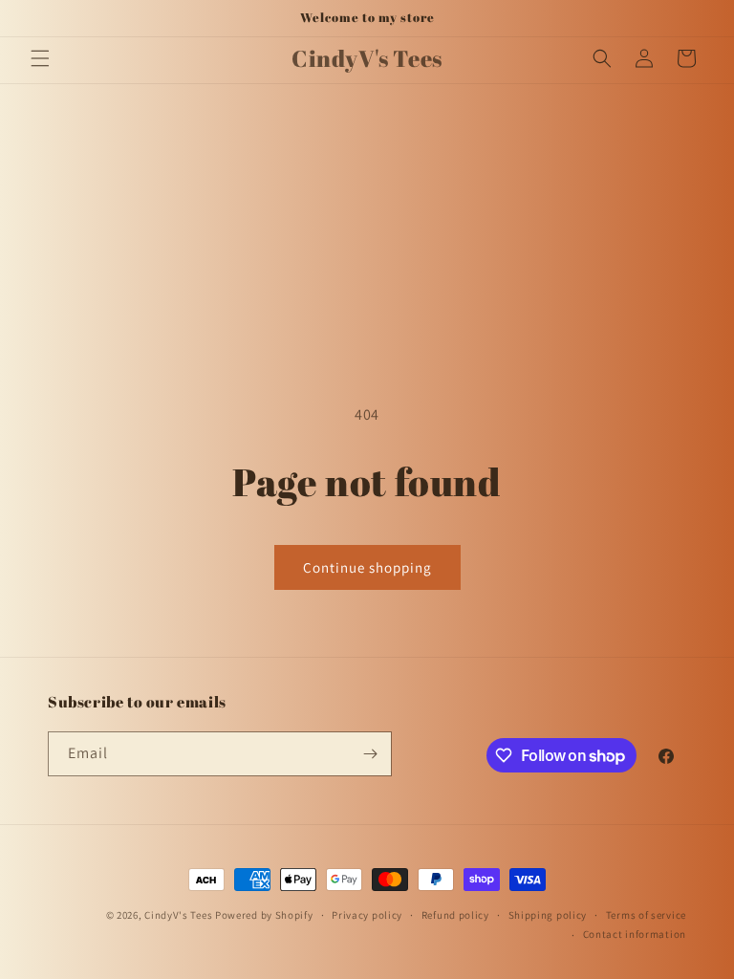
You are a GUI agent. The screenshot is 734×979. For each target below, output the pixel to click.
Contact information (634, 934)
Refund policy (455, 915)
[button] (40, 58)
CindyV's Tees (178, 915)
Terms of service (646, 915)
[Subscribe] (370, 753)
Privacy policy (367, 915)
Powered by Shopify (264, 915)
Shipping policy (548, 915)
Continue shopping (367, 567)
